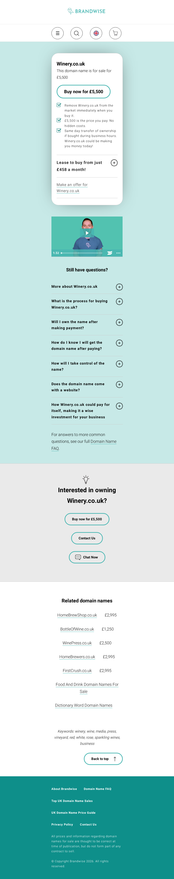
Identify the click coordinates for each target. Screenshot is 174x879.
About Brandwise (64, 789)
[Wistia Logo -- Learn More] (110, 253)
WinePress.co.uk (77, 642)
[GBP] (96, 33)
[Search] (76, 35)
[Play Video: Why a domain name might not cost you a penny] (87, 233)
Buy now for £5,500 (83, 91)
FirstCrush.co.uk (77, 670)
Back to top (100, 759)
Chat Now (90, 557)
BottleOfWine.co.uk (77, 629)
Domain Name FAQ (97, 789)
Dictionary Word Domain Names (83, 705)
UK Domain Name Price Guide (73, 812)
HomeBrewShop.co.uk (77, 615)
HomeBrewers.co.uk (77, 656)
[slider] (82, 253)
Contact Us (87, 538)
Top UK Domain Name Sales (72, 801)
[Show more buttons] (118, 253)
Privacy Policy (62, 824)
